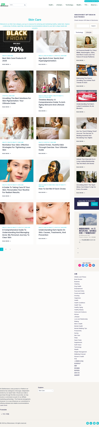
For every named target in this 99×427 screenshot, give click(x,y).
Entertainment (78, 288)
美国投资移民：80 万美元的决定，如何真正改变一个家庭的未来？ (87, 231)
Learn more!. (4, 405)
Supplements (78, 342)
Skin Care (10, 55)
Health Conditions (49, 184)
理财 (75, 366)
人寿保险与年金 (78, 361)
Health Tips (77, 305)
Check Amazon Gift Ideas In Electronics (86, 20)
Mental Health (78, 326)
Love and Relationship (81, 319)
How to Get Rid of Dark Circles (52, 189)
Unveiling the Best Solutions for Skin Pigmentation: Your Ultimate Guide (16, 100)
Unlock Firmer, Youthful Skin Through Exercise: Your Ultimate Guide (53, 147)
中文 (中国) (6, 414)
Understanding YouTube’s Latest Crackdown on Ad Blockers (85, 106)
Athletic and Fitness (80, 277)
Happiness (77, 298)
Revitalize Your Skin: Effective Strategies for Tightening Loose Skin (16, 147)
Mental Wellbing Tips (80, 328)
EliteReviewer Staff (85, 235)
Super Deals (78, 340)
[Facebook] (87, 423)
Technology (77, 347)
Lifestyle (57, 55)
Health (4, 55)
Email (79, 202)
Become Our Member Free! (91, 1)
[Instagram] (94, 423)
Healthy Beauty (48, 55)
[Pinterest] (97, 423)
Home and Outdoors (80, 312)
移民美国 (93, 237)
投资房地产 (77, 363)
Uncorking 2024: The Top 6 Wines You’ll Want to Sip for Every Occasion (86, 187)
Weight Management (80, 352)
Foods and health (79, 293)
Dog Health (77, 286)
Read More (6, 64)
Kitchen (76, 314)
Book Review (78, 279)
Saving (76, 333)
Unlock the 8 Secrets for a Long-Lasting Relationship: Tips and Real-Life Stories (85, 161)
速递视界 (77, 375)
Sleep (76, 337)
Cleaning (77, 284)
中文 (90, 237)
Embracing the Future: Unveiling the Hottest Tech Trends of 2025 (85, 80)
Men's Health (78, 323)
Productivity (78, 330)
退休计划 (77, 373)
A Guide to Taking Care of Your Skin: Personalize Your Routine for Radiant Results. (16, 189)
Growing (76, 295)
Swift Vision (77, 345)
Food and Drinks (79, 291)
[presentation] (16, 42)
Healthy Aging (48, 95)
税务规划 (77, 370)
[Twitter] (91, 423)
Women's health (79, 356)
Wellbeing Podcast (80, 354)
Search (93, 26)
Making (76, 321)
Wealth (76, 349)
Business (77, 281)
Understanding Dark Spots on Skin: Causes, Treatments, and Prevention (52, 232)
